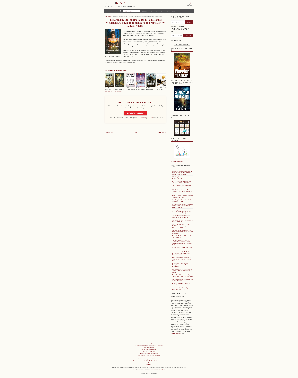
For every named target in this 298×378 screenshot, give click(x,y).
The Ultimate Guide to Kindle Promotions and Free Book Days (182, 279)
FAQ (167, 11)
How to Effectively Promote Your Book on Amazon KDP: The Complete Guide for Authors (182, 270)
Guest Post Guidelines (149, 357)
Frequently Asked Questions (149, 351)
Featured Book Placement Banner (149, 349)
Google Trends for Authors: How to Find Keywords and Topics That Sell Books (182, 248)
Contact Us (149, 364)
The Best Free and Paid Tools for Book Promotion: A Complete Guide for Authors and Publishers (182, 231)
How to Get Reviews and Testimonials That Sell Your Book (181, 236)
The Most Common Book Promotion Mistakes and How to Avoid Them (181, 216)
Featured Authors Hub (149, 347)
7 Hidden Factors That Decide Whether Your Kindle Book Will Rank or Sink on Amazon (182, 191)
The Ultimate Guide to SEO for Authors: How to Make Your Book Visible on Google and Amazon (182, 253)
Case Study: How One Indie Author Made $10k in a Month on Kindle (182, 200)
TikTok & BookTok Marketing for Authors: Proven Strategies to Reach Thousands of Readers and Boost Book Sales (182, 242)
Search (189, 22)
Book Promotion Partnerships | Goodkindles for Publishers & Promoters (149, 360)
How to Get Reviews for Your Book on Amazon (149, 355)
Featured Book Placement (177, 161)
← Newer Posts (109, 132)
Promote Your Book (176, 333)
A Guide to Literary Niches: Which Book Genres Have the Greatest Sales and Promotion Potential (182, 205)
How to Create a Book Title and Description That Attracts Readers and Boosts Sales (181, 264)
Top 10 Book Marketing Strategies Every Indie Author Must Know (182, 288)
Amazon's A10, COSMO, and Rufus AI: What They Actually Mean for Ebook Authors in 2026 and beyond (182, 172)
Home (135, 132)
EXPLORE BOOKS (147, 11)
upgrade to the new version (147, 117)
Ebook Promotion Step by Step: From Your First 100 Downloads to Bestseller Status (182, 259)
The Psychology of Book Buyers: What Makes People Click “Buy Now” (182, 186)
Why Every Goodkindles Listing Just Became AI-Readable (181, 177)
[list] (135, 81)
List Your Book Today (135, 113)
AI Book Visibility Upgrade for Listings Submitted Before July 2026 (149, 345)
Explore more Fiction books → (114, 92)
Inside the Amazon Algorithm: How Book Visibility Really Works (182, 196)
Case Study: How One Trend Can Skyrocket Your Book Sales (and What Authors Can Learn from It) (181, 211)
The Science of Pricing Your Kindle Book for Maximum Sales (182, 220)
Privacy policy (162, 369)
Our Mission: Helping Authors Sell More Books (149, 359)
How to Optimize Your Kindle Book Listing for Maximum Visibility (181, 284)
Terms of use (154, 369)
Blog (149, 362)
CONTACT (175, 11)
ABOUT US (159, 11)
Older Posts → (162, 132)
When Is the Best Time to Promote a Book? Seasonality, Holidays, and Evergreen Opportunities (181, 225)
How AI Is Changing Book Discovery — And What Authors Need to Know (182, 181)
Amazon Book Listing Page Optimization (149, 353)
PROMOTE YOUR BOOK (131, 11)
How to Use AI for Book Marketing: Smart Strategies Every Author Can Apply (182, 275)
